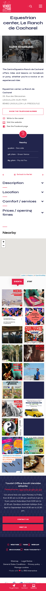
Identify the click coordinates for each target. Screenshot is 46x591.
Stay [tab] (29, 282)
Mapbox (30, 275)
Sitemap (14, 561)
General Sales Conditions (14, 564)
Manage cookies (21, 568)
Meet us (23, 527)
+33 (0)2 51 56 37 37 (30, 489)
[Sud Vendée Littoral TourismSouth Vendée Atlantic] (7, 6)
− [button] (3, 245)
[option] (23, 49)
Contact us (23, 519)
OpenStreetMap (40, 275)
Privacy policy (34, 564)
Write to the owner (15, 118)
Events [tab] (18, 282)
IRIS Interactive (30, 571)
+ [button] (3, 241)
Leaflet (23, 275)
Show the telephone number (23, 111)
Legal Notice (26, 561)
